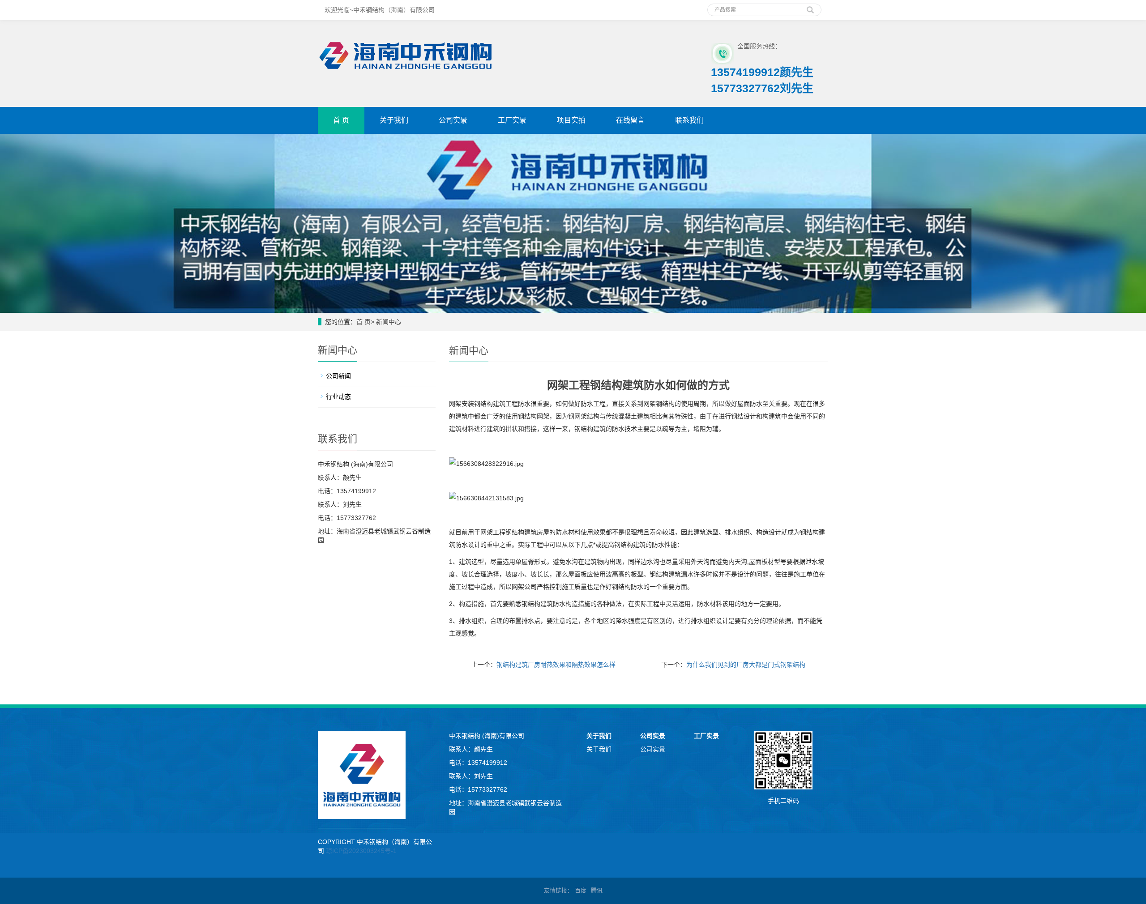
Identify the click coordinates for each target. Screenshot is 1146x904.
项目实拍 (571, 120)
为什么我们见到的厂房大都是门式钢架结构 (745, 664)
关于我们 (394, 120)
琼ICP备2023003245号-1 (361, 850)
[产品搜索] (810, 7)
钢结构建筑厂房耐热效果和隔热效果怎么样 (556, 664)
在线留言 (630, 120)
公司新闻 (338, 376)
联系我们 (689, 120)
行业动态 (338, 396)
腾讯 (597, 890)
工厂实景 (512, 120)
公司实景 (453, 120)
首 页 (341, 120)
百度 (580, 890)
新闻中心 (388, 321)
